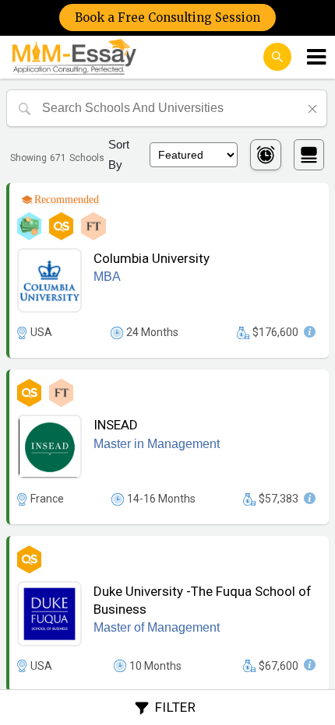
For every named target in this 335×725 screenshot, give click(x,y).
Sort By (118, 154)
